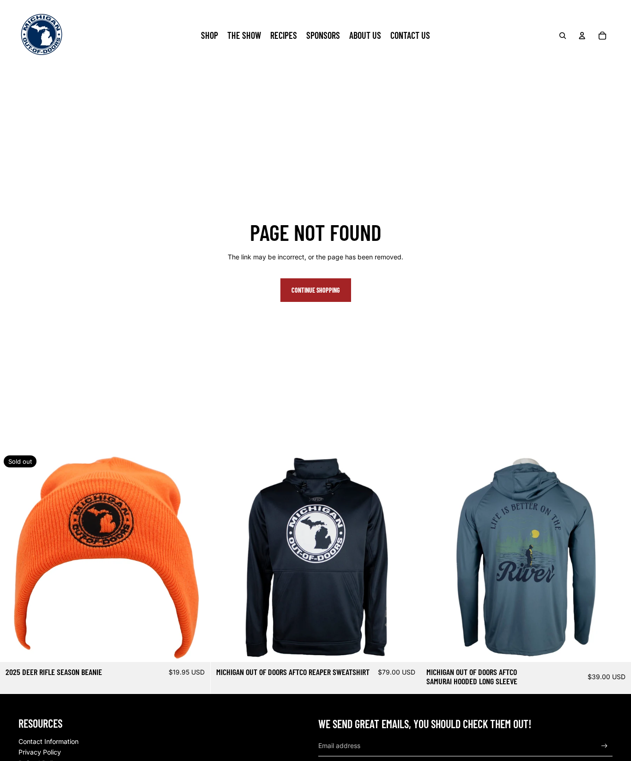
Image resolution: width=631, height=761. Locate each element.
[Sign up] (604, 746)
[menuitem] (209, 35)
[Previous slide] (224, 557)
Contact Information (48, 741)
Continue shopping (315, 290)
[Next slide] (406, 557)
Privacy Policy (39, 752)
